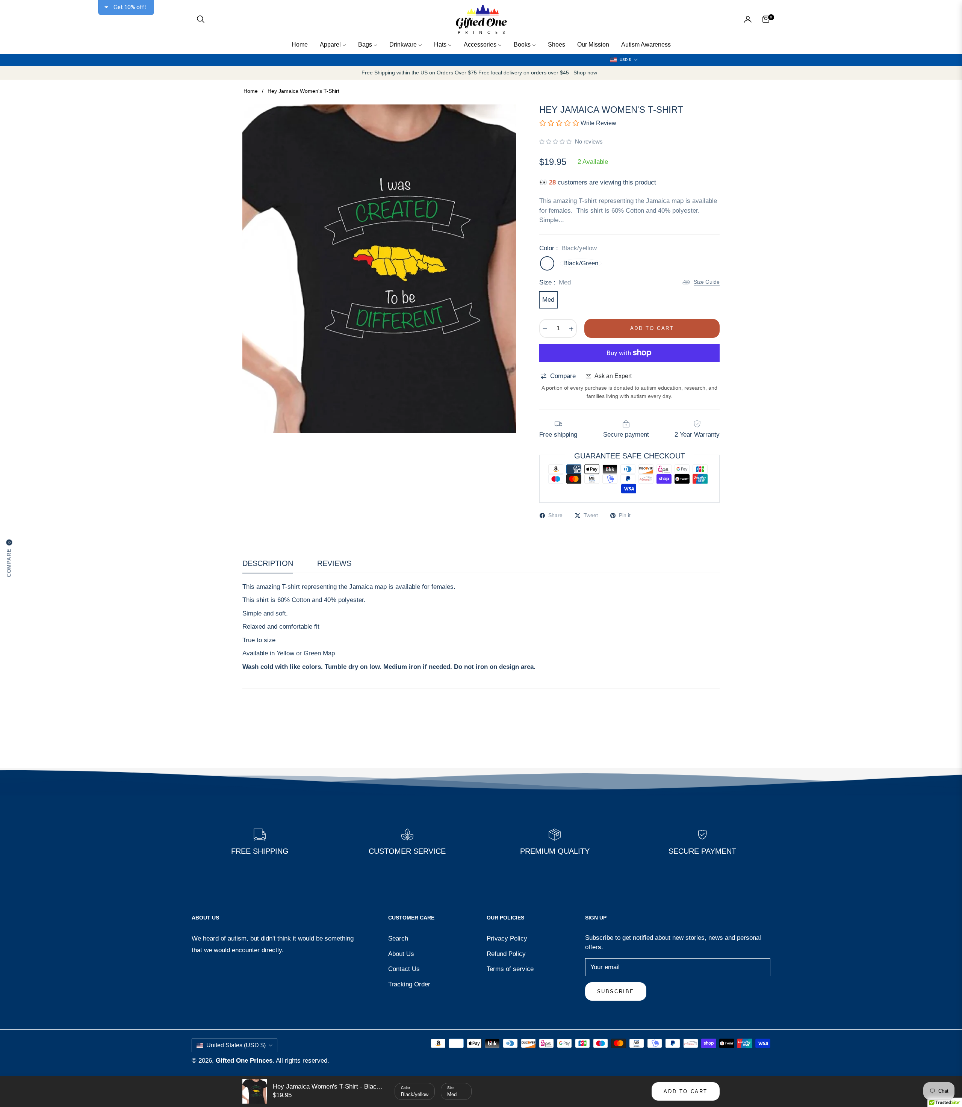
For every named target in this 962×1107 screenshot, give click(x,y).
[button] (577, 54)
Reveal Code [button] (482, 149)
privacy (481, 222)
